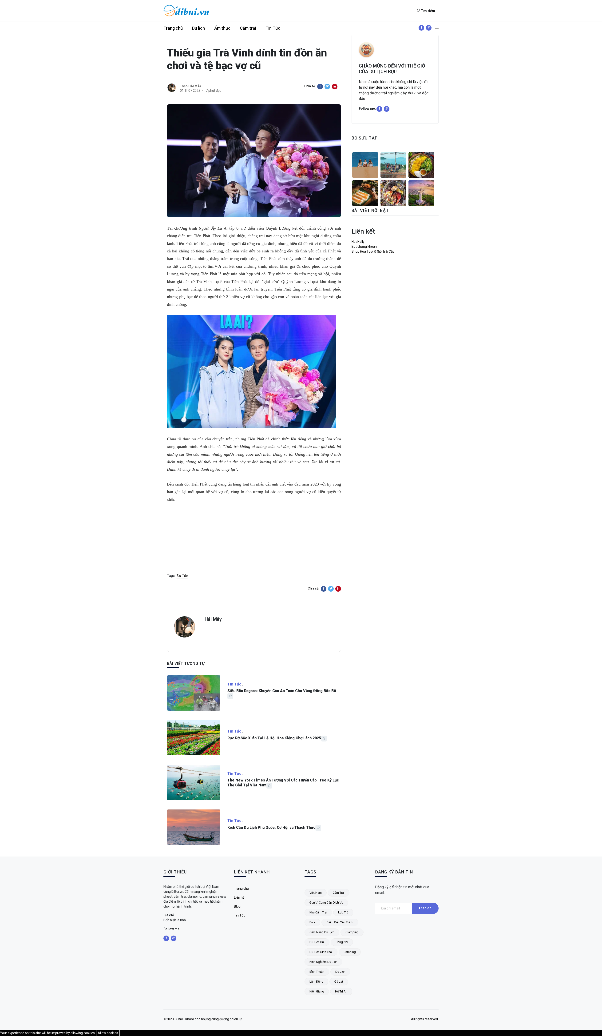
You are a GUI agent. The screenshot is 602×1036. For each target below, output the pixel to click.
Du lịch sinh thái (321, 952)
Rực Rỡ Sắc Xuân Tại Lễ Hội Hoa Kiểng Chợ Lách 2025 (274, 738)
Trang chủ (173, 28)
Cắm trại (248, 28)
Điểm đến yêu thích (339, 922)
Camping (350, 952)
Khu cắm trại (318, 912)
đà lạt (338, 981)
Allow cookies (108, 1033)
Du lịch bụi (317, 942)
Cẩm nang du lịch (321, 932)
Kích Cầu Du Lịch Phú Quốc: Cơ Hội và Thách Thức (271, 827)
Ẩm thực (222, 28)
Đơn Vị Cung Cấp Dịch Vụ (326, 902)
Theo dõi (425, 908)
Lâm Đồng (316, 981)
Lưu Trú (343, 912)
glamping (352, 932)
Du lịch (198, 28)
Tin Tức (272, 28)
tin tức (182, 576)
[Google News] (429, 28)
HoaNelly (358, 241)
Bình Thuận (316, 971)
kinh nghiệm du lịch (323, 962)
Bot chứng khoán (364, 246)
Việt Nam (315, 892)
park (312, 922)
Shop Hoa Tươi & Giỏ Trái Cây (373, 251)
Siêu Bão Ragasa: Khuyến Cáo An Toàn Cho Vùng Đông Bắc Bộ (281, 691)
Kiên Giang (316, 991)
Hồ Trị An (341, 991)
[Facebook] (421, 28)
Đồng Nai (342, 942)
